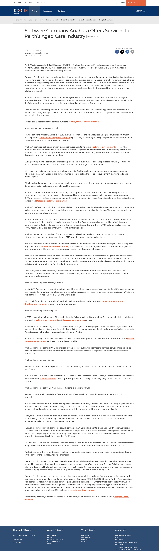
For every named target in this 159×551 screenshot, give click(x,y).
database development (73, 320)
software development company (55, 138)
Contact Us (17, 540)
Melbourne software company (55, 246)
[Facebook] (17, 542)
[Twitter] (14, 542)
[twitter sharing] (122, 52)
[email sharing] (132, 52)
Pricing (49, 3)
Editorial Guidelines (54, 541)
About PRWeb (52, 535)
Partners (50, 537)
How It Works (30, 3)
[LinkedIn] (19, 542)
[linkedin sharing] (127, 52)
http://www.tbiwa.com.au (82, 490)
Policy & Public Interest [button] (87, 20)
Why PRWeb (18, 3)
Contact (61, 11)
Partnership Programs (55, 539)
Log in (117, 537)
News (34, 11)
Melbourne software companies (51, 201)
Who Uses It (41, 3)
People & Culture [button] (106, 20)
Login (116, 3)
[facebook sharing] (117, 52)
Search (139, 11)
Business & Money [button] (36, 20)
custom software (48, 378)
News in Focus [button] (20, 20)
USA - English (92, 36)
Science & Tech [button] (52, 20)
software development (104, 147)
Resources (47, 11)
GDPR (123, 3)
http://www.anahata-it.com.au (85, 122)
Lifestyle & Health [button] (68, 20)
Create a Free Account (136, 3)
